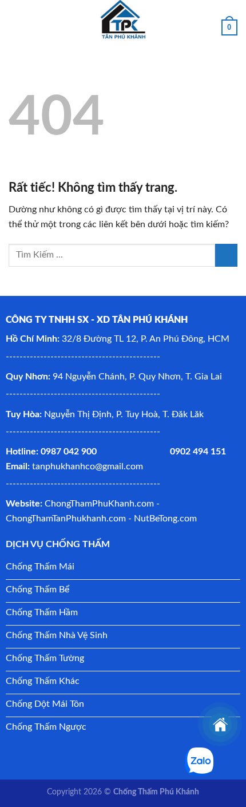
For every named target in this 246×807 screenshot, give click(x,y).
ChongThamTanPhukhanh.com (66, 518)
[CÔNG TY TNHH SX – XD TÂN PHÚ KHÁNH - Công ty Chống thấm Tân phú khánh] (123, 20)
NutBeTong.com (165, 518)
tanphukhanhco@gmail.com (87, 466)
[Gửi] (226, 255)
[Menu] (15, 20)
